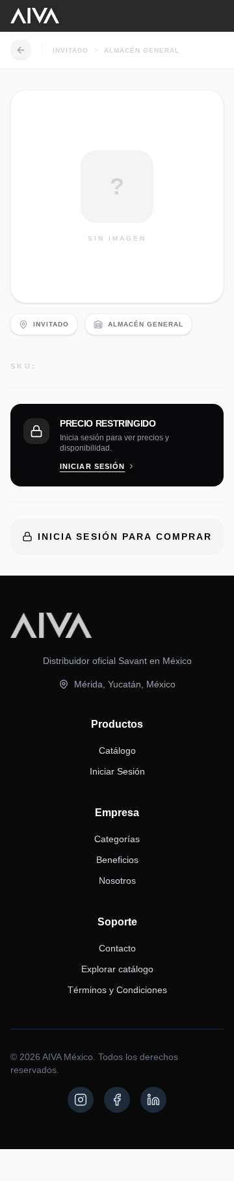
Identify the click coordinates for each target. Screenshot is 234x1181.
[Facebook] (117, 1100)
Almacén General (141, 50)
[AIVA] (34, 15)
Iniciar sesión (92, 466)
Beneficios (117, 860)
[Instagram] (81, 1100)
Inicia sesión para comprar (125, 536)
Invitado (70, 50)
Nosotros (117, 880)
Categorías (117, 839)
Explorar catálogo (117, 969)
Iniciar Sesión (117, 771)
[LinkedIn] (153, 1100)
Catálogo (117, 750)
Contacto (117, 948)
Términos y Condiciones (117, 990)
